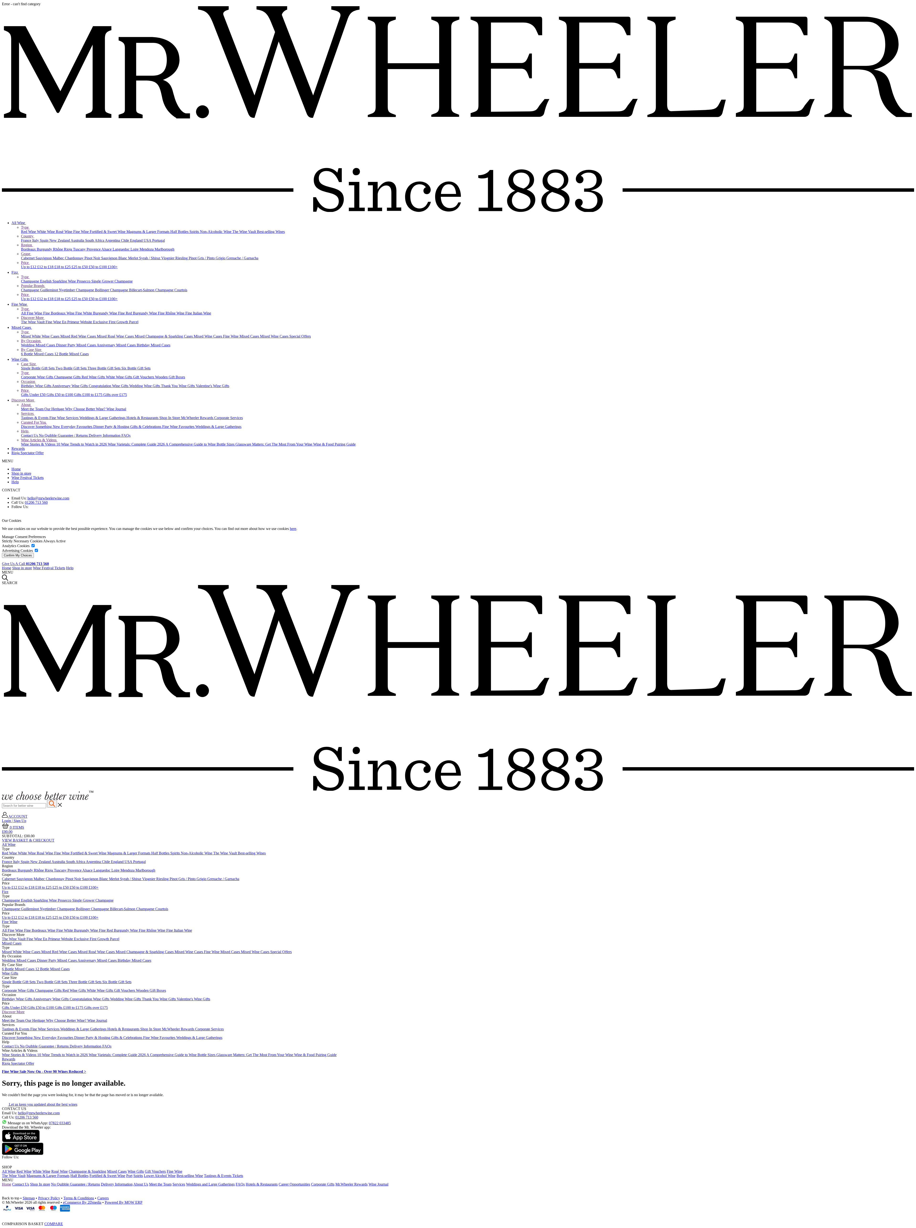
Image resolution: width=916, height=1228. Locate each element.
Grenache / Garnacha (242, 258)
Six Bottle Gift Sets (136, 368)
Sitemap (29, 1198)
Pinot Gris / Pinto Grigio (207, 258)
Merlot (133, 258)
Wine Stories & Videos (38, 444)
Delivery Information (105, 435)
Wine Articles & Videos (39, 440)
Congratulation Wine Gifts (109, 386)
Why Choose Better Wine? (85, 409)
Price (25, 263)
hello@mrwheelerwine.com (48, 498)
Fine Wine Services (64, 418)
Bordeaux (29, 249)
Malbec (59, 258)
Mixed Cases (21, 327)
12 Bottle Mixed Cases (71, 354)
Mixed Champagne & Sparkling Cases (164, 336)
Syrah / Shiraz (150, 258)
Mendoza (147, 249)
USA (148, 240)
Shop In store (40, 1184)
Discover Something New (41, 427)
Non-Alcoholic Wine (216, 232)
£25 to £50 (80, 267)
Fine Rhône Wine (171, 313)
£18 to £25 (63, 267)
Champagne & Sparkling (87, 1171)
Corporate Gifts (322, 1184)
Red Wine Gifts (94, 377)
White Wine (46, 232)
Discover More (33, 318)
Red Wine (29, 232)
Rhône (58, 249)
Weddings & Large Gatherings (102, 418)
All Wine (18, 223)
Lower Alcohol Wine (160, 1176)
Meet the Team (32, 409)
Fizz (15, 272)
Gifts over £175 (115, 395)
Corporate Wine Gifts (37, 377)
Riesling (182, 258)
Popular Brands (33, 286)
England (137, 240)
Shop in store (21, 473)
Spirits (194, 232)
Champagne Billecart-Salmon (132, 290)
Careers (103, 1198)
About (26, 405)
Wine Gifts (20, 359)
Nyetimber (67, 290)
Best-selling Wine (190, 1176)
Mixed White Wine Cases (40, 336)
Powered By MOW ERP (123, 1202)
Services (28, 413)
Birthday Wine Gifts (36, 386)
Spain (44, 240)
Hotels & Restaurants (142, 418)
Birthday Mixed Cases (153, 345)
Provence (94, 249)
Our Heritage (54, 409)
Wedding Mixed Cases (38, 345)
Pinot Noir (92, 258)
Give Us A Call (25, 564)
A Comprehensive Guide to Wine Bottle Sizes (200, 444)
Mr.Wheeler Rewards (197, 418)
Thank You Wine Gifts (178, 386)
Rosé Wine (64, 232)
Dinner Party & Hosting (111, 427)
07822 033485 (60, 1123)
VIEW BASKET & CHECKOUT (28, 840)
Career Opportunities (294, 1184)
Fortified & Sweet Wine (108, 232)
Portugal (158, 240)
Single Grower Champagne (112, 281)
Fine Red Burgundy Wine (138, 313)
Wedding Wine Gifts (145, 386)
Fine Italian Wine (198, 313)
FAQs (125, 435)
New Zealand (60, 240)
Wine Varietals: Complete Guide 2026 (137, 444)
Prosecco (84, 281)
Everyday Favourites (77, 427)
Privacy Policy (49, 1198)
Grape (26, 254)
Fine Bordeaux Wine (59, 313)
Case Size (29, 364)
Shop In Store (170, 418)
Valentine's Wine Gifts (212, 386)
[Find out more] (48, 798)
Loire (135, 249)
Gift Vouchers (144, 377)
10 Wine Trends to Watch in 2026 (82, 444)
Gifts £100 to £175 (88, 395)
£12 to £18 (45, 267)
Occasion (28, 382)
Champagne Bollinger (93, 290)
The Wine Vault (244, 232)
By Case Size (31, 350)
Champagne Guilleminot (40, 290)
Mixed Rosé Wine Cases (116, 336)
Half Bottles (179, 232)
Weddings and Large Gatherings (210, 1184)
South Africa (95, 240)
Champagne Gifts (68, 377)
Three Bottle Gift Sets (104, 368)
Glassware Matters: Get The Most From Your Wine (274, 444)
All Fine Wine (32, 313)
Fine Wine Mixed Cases (241, 336)
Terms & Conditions (78, 1198)
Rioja (68, 249)
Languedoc (121, 249)
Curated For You (34, 422)
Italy (36, 240)
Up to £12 (29, 267)
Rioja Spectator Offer (27, 453)
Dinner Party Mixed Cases (76, 345)
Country (27, 236)
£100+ (113, 267)
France (26, 240)
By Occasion (31, 341)
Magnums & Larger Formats (148, 232)
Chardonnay (74, 258)
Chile (125, 240)
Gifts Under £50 (34, 395)
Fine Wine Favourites (178, 427)
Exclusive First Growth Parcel (115, 322)
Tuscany (80, 249)
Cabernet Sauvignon (37, 258)
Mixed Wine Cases (208, 336)
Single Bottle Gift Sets (38, 368)
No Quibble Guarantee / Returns (64, 435)
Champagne (30, 281)
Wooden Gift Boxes (170, 377)
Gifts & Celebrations (146, 427)
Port (129, 1176)
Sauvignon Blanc (114, 258)
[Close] (458, 1215)
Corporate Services (228, 418)
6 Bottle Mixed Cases (37, 354)
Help (25, 431)
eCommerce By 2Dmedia (82, 1202)
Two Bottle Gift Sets (72, 368)
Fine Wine (81, 232)
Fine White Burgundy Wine (96, 313)
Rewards (18, 449)
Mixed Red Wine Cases (78, 336)
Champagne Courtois (171, 290)
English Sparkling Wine (58, 281)
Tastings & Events (35, 418)
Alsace (107, 249)
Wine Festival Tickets (27, 478)
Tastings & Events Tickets (223, 1176)
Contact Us (30, 435)
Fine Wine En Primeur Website (69, 322)
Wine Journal (116, 409)
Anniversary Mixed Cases (117, 345)
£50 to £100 (98, 267)
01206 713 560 (36, 502)
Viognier (168, 258)
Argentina (113, 240)
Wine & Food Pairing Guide (334, 444)
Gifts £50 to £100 (60, 395)
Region (27, 245)
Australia (78, 240)
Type (25, 227)
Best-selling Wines (271, 232)
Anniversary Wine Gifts (70, 386)
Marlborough (164, 249)
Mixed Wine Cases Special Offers (285, 336)
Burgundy (45, 249)
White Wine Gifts (119, 377)
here (293, 529)
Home (16, 469)
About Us (140, 1184)
